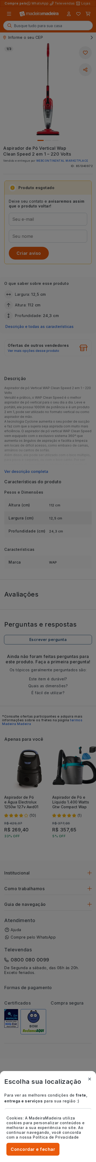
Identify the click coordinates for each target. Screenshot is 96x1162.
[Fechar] (89, 1079)
